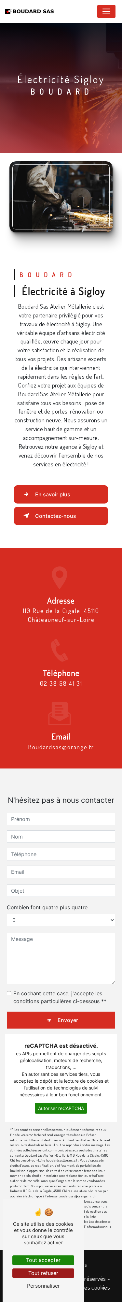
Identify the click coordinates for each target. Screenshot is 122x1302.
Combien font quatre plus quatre (47, 907)
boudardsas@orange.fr (61, 747)
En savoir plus (52, 494)
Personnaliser (43, 1285)
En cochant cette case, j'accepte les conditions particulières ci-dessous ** (59, 997)
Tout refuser (43, 1273)
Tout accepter (43, 1260)
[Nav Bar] (106, 11)
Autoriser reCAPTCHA (61, 1108)
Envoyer (68, 1020)
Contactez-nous (55, 516)
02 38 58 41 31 (61, 683)
